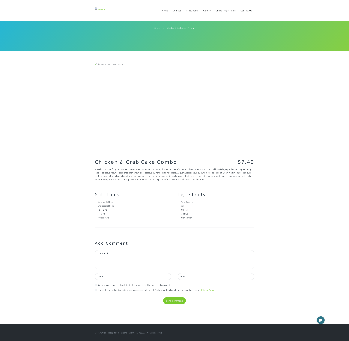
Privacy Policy (207, 290)
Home (157, 28)
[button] (321, 320)
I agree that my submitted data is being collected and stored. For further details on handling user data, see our (156, 290)
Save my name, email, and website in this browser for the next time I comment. (134, 285)
